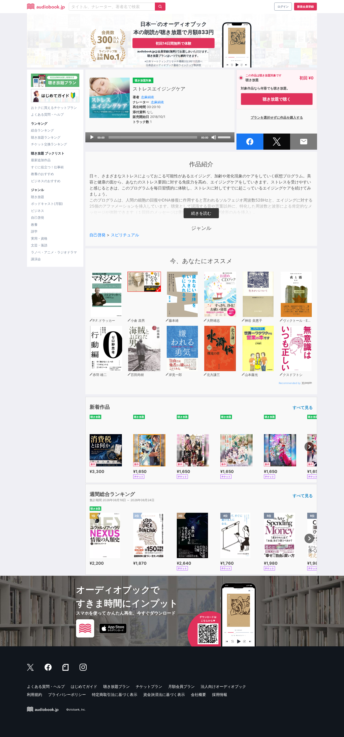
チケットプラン (149, 686)
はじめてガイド (84, 686)
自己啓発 (37, 217)
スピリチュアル (125, 234)
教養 (34, 224)
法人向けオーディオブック (223, 686)
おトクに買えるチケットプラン (54, 108)
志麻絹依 (147, 97)
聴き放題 (37, 197)
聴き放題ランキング (45, 137)
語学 (34, 231)
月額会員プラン (181, 686)
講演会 (36, 259)
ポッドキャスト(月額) (47, 204)
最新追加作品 (41, 160)
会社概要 (198, 694)
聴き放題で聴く (277, 99)
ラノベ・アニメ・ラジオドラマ (54, 252)
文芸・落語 (39, 245)
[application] (159, 137)
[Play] (91, 137)
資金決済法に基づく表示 (164, 694)
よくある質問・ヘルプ (47, 114)
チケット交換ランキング (49, 144)
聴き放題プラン (116, 686)
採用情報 (219, 694)
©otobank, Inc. (76, 709)
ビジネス (37, 211)
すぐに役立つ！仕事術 (47, 167)
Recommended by (290, 382)
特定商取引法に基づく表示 (114, 694)
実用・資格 (39, 238)
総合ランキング (42, 130)
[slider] (225, 136)
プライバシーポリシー (67, 694)
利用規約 (34, 694)
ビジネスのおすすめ (45, 181)
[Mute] (213, 137)
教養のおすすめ (42, 174)
